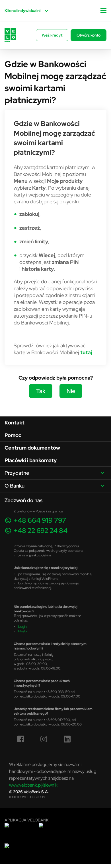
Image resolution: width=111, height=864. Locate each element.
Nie (71, 390)
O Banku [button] (14, 485)
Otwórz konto (88, 35)
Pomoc (13, 435)
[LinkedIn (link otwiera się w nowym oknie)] (67, 739)
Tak (40, 390)
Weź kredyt (52, 35)
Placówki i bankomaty (31, 460)
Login (22, 626)
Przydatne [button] (17, 473)
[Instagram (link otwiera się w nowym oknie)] (43, 739)
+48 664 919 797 (40, 520)
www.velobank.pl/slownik (33, 785)
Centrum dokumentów (32, 447)
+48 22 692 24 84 (40, 530)
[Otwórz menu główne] (103, 10)
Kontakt (14, 422)
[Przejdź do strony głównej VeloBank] (10, 35)
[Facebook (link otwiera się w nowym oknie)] (20, 739)
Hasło (22, 631)
